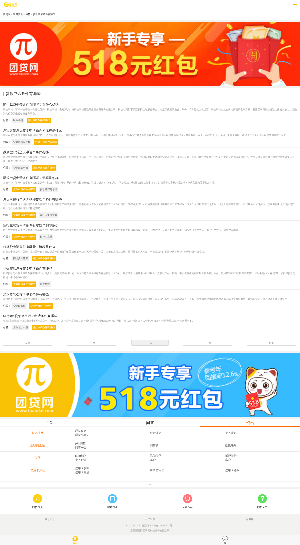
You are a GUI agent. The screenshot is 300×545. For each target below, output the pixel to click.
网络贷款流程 (20, 258)
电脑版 (250, 519)
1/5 (150, 343)
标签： (7, 120)
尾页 (271, 343)
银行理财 (155, 432)
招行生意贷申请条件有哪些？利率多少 (31, 225)
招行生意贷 (46, 236)
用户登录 (150, 519)
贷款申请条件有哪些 (44, 14)
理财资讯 (18, 14)
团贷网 (6, 14)
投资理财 (37, 432)
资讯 (250, 423)
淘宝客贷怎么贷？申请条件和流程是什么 (32, 130)
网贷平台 (81, 447)
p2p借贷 (80, 455)
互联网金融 (37, 445)
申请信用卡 (157, 470)
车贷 (153, 459)
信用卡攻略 (82, 468)
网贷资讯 (155, 445)
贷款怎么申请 (20, 167)
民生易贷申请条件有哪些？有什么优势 (31, 104)
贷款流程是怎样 (21, 142)
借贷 (37, 457)
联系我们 (50, 519)
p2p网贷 (80, 443)
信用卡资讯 (37, 470)
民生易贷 (18, 120)
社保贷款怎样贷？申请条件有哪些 (27, 268)
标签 (28, 14)
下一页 (207, 343)
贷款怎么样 (19, 305)
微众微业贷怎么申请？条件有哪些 (27, 152)
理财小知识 (82, 435)
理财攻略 (81, 430)
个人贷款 (81, 459)
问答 (150, 423)
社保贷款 (45, 284)
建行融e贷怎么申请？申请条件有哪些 (30, 316)
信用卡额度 (82, 472)
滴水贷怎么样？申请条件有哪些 (26, 294)
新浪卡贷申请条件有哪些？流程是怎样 (31, 178)
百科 (50, 423)
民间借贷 (155, 455)
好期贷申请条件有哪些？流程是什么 (29, 247)
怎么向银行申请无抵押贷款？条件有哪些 (32, 199)
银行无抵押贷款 (48, 215)
